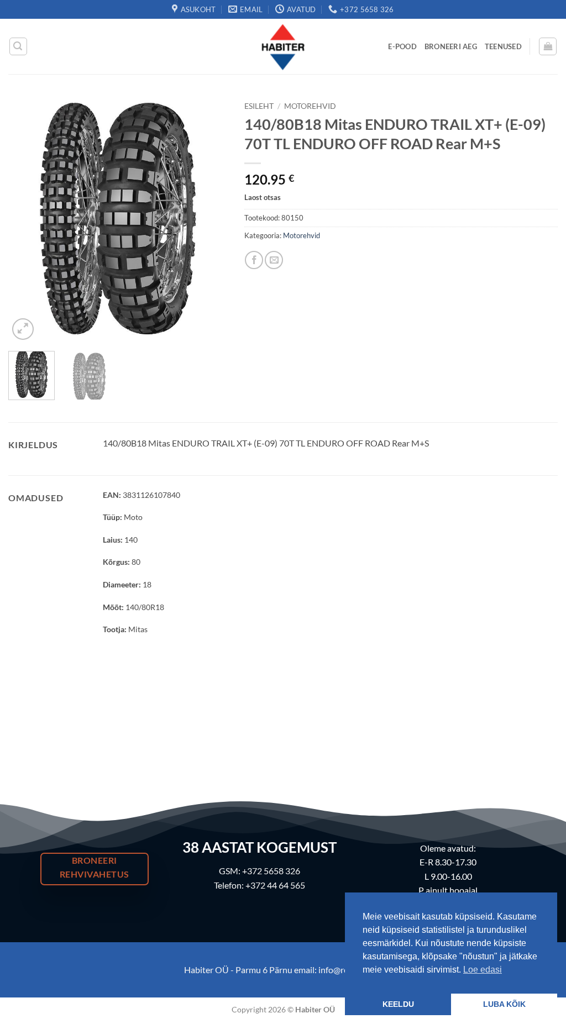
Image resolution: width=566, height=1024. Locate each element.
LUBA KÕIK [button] (504, 1004)
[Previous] (26, 219)
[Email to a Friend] (274, 260)
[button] (18, 46)
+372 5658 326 (271, 870)
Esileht (259, 106)
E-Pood (402, 46)
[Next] (209, 219)
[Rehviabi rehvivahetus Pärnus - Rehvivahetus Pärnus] (283, 46)
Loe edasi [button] (482, 969)
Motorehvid (310, 106)
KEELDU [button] (398, 1004)
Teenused (503, 46)
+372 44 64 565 (275, 885)
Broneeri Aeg (450, 46)
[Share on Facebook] (254, 260)
